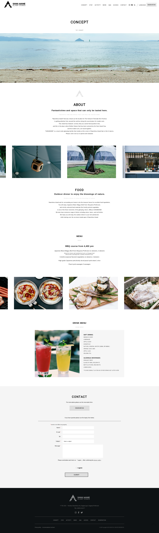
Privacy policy (38, 527)
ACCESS (115, 5)
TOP (77, 30)
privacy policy (97, 460)
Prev (2, 161)
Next (157, 161)
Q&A (109, 5)
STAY (91, 5)
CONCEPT (84, 5)
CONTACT (123, 5)
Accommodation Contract (48, 527)
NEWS (104, 5)
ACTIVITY (98, 5)
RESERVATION (102, 520)
